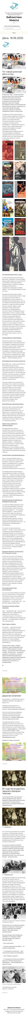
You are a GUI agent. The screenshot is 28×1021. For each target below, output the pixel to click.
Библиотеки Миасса (14, 18)
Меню (14, 33)
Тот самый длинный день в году (12, 72)
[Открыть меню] (14, 23)
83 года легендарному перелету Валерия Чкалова (13, 791)
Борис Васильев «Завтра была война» (13, 404)
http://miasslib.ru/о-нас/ (8, 737)
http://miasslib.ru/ (12, 729)
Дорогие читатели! (11, 696)
